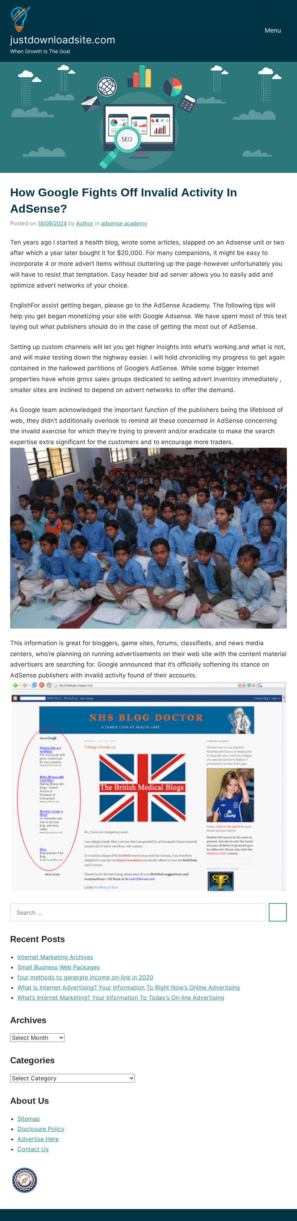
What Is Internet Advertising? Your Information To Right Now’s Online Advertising (128, 987)
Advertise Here (38, 1139)
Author (84, 223)
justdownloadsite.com (62, 40)
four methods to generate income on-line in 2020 (85, 977)
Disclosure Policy (40, 1128)
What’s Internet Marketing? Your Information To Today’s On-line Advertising (120, 997)
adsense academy (124, 223)
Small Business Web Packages (58, 967)
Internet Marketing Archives (55, 957)
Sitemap (28, 1118)
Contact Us (33, 1149)
